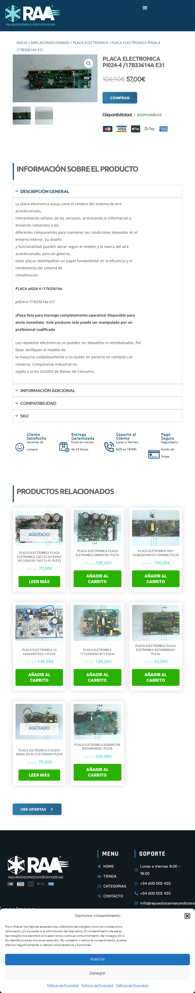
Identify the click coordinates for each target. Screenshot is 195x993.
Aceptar (97, 959)
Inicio (22, 42)
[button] (187, 915)
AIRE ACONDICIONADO (50, 42)
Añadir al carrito (97, 578)
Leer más (39, 581)
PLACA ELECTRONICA (90, 42)
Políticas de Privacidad (63, 985)
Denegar (97, 973)
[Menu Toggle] (145, 7)
